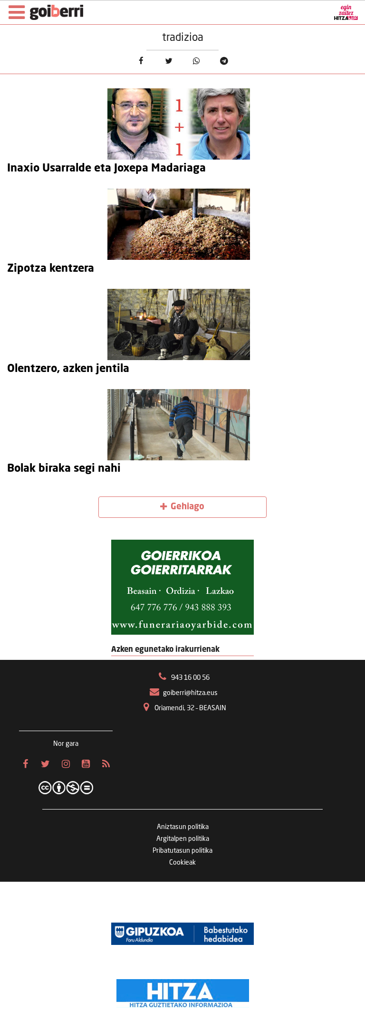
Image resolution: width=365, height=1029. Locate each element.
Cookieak (182, 862)
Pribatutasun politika (182, 851)
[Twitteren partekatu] (168, 61)
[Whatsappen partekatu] (196, 61)
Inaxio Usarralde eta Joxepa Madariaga (106, 168)
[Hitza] (182, 991)
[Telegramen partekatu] (224, 61)
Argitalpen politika (182, 839)
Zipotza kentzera (50, 269)
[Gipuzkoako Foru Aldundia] (182, 934)
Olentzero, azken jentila (68, 369)
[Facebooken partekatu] (140, 61)
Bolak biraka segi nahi (64, 469)
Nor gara (65, 744)
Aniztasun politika (183, 827)
